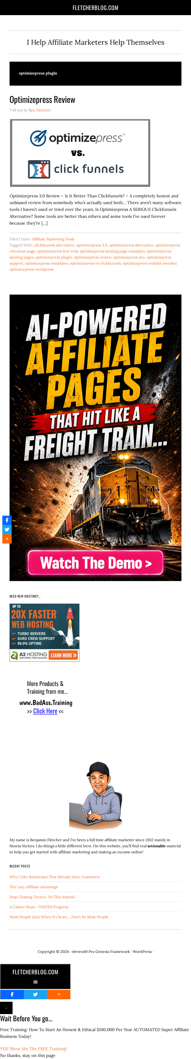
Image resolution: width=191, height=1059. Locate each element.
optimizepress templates (46, 263)
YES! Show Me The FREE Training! (33, 1048)
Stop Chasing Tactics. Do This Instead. (43, 896)
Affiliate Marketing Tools (53, 239)
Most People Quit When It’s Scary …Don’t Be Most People (59, 916)
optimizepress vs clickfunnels (95, 263)
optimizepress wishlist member (150, 263)
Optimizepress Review (42, 99)
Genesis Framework (113, 951)
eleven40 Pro (83, 951)
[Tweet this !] (7, 529)
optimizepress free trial (57, 251)
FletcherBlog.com (96, 7)
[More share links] (7, 539)
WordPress (142, 951)
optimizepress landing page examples (112, 251)
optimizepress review (92, 257)
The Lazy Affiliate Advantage (34, 886)
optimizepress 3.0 (91, 245)
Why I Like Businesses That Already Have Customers (55, 876)
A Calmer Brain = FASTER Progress (39, 906)
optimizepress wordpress (32, 269)
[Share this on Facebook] (7, 520)
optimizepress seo (129, 257)
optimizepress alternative (131, 245)
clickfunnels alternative (54, 245)
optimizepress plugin (53, 257)
